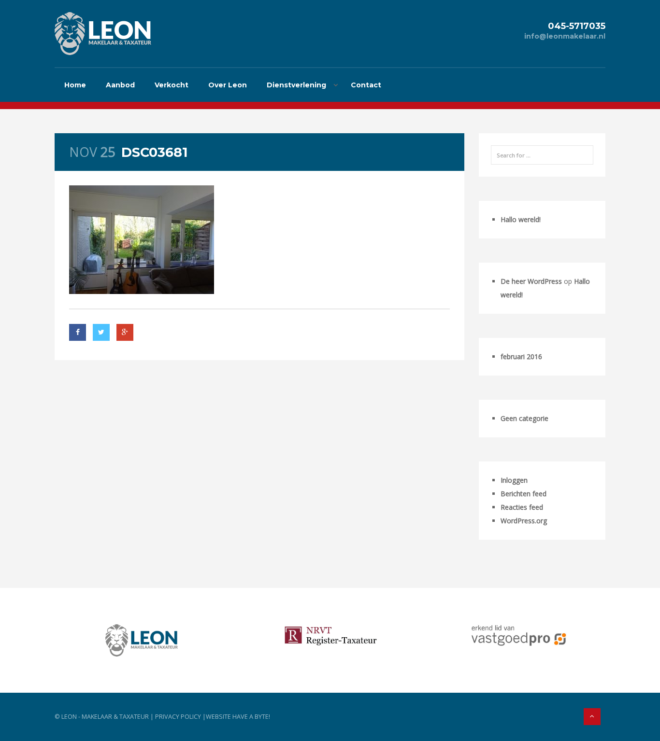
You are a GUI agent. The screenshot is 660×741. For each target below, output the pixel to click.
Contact (366, 85)
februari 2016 (521, 356)
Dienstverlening (296, 85)
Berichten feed (523, 493)
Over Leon (227, 85)
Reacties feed (522, 507)
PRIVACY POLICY (178, 717)
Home (75, 85)
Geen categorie (524, 418)
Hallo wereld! (521, 219)
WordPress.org (524, 520)
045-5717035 (576, 25)
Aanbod (120, 85)
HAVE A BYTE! (251, 717)
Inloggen (514, 480)
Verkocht (171, 85)
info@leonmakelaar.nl (564, 36)
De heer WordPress (531, 281)
